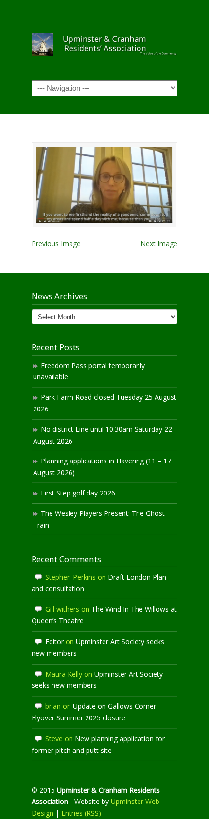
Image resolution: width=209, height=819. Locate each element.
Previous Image (56, 243)
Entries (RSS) (81, 813)
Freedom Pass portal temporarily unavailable (89, 371)
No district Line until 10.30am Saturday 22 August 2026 (102, 435)
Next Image (158, 243)
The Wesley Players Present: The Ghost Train (99, 519)
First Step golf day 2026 (78, 492)
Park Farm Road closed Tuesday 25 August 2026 (104, 402)
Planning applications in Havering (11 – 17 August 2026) (102, 466)
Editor (54, 641)
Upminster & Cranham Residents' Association (104, 39)
